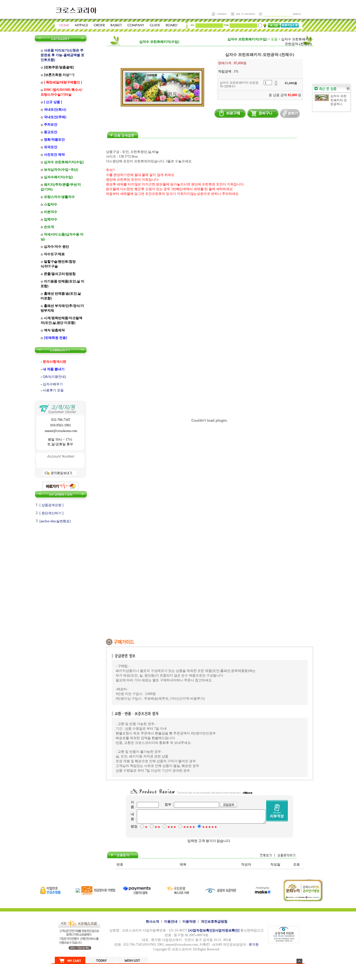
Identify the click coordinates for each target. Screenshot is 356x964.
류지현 (254, 944)
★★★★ (189, 827)
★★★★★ (209, 827)
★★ (157, 827)
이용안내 (170, 921)
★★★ (171, 827)
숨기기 (299, 961)
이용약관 (189, 921)
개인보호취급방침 (214, 921)
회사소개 (152, 921)
